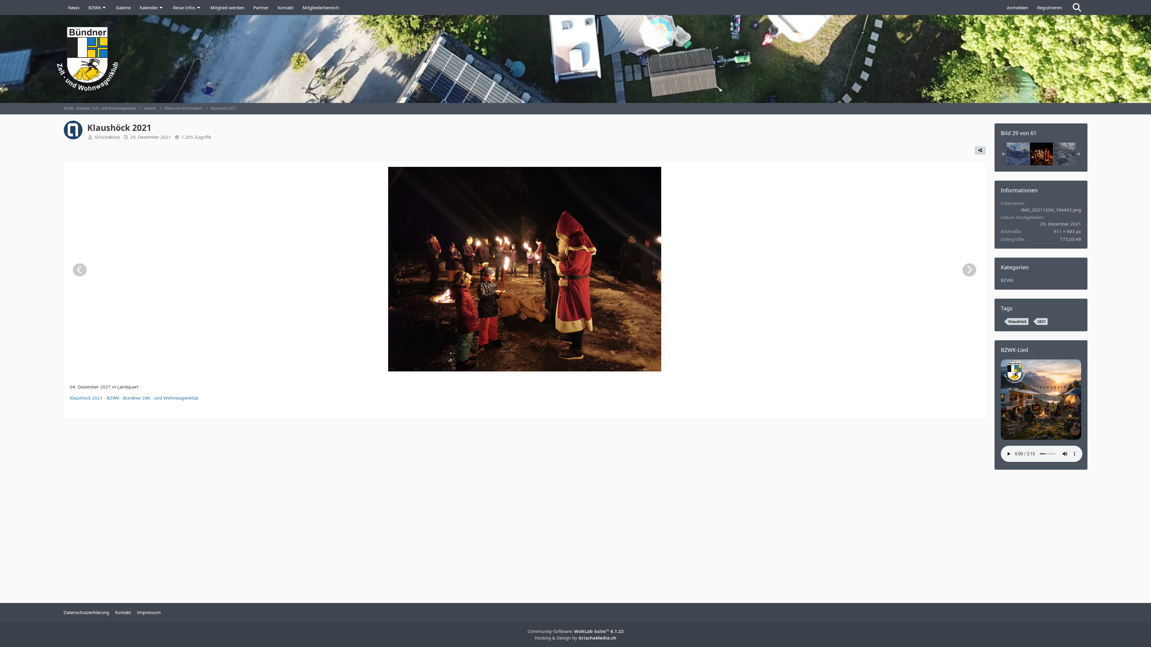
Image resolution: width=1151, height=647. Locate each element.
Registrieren (1049, 7)
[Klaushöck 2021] (1018, 154)
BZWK (1007, 280)
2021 (1041, 321)
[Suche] (1076, 7)
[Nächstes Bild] (969, 269)
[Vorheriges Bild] (80, 269)
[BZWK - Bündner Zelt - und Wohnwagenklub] (575, 58)
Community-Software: (576, 631)
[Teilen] (980, 150)
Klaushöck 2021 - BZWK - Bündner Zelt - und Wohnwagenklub (134, 398)
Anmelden (1017, 7)
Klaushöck (1017, 321)
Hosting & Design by (575, 638)
